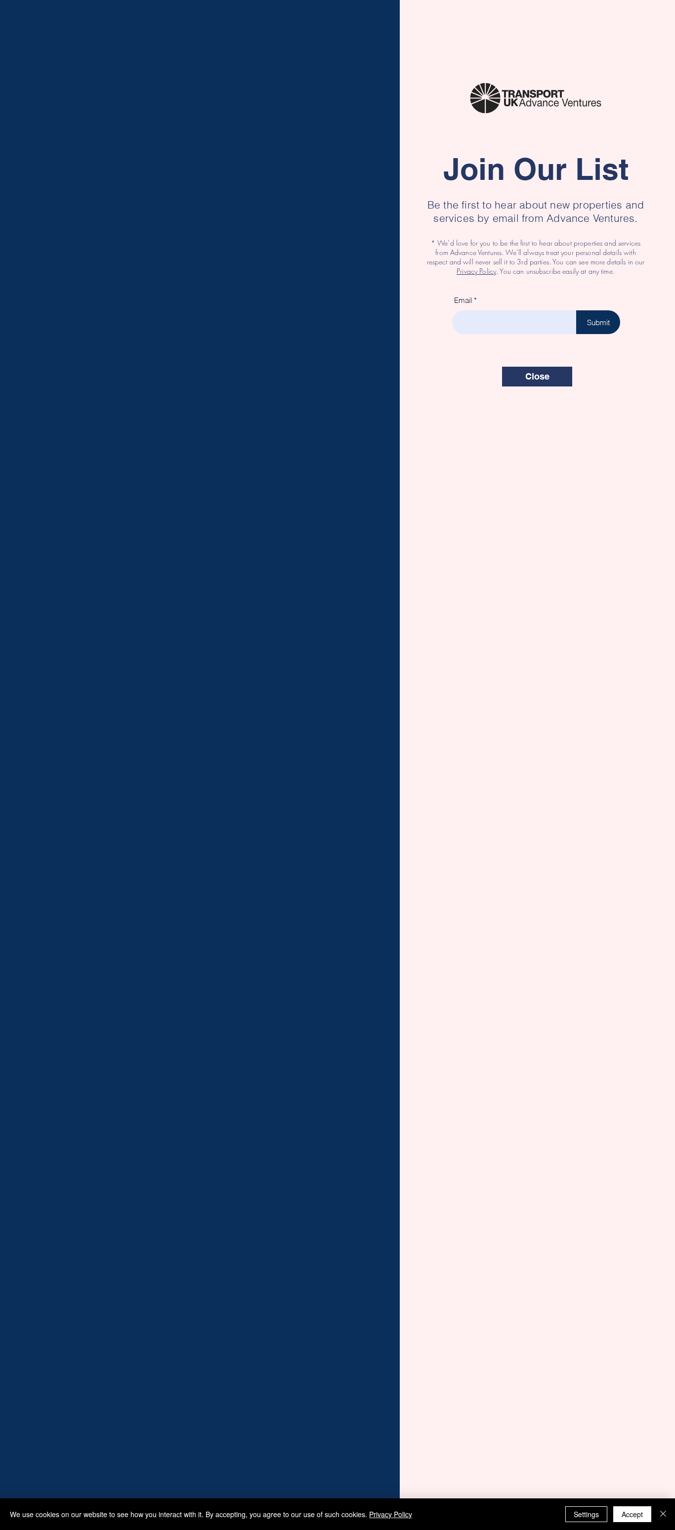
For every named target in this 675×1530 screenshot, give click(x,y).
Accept (632, 1514)
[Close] (663, 1514)
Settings (586, 1514)
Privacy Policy (476, 271)
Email (463, 300)
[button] (537, 376)
